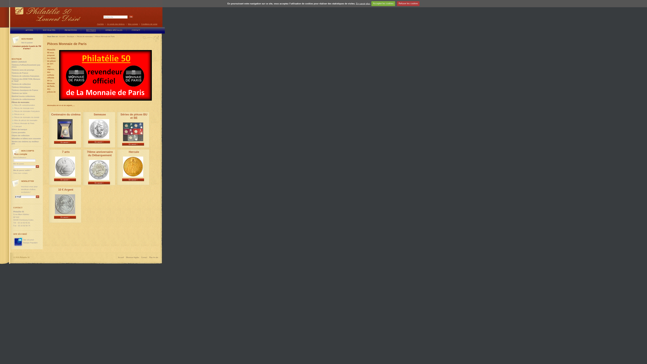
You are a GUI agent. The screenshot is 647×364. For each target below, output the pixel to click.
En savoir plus (363, 3)
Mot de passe (18, 164)
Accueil (121, 257)
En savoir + (65, 142)
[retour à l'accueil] (47, 14)
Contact (144, 257)
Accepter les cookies (383, 3)
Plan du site (153, 257)
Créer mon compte (20, 173)
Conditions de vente (149, 24)
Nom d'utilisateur (19, 157)
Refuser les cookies (408, 3)
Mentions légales (132, 257)
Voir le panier (27, 43)
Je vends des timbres (116, 24)
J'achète (100, 24)
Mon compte (133, 24)
